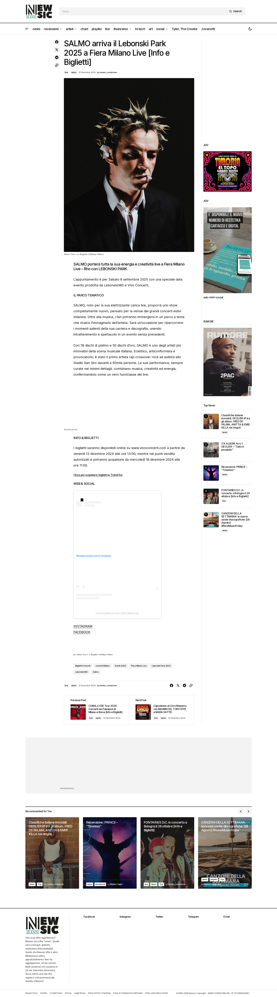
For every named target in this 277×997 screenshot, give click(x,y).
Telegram (193, 916)
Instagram (125, 916)
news (73, 72)
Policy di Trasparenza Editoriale (127, 993)
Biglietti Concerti (83, 666)
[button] (27, 29)
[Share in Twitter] (57, 50)
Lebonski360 (81, 672)
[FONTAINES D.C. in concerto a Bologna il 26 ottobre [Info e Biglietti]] (211, 496)
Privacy (68, 993)
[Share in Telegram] (57, 57)
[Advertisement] (129, 405)
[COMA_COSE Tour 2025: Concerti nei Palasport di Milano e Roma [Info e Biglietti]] (96, 709)
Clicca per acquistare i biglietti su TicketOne (98, 475)
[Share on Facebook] (57, 42)
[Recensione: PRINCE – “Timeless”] (211, 473)
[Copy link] (57, 65)
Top (40, 884)
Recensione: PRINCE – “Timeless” (234, 468)
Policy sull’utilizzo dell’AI (156, 993)
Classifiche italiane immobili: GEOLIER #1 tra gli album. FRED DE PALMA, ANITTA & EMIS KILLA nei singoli (235, 421)
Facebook (89, 916)
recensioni (100, 884)
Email (226, 916)
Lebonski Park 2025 (161, 666)
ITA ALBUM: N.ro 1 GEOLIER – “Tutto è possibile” (232, 446)
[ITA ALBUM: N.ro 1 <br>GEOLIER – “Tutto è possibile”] (211, 449)
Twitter (159, 916)
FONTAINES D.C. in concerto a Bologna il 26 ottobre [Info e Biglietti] (235, 493)
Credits (43, 993)
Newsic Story (31, 993)
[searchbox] (143, 11)
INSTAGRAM (82, 626)
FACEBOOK (81, 632)
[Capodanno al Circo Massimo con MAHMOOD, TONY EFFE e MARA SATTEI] (161, 709)
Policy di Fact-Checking (99, 993)
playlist (214, 879)
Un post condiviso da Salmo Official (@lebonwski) (117, 613)
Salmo (96, 672)
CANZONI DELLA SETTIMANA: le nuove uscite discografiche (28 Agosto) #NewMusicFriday (235, 519)
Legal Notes (79, 993)
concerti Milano (103, 666)
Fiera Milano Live (139, 666)
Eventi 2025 (120, 666)
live (66, 72)
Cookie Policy (56, 993)
